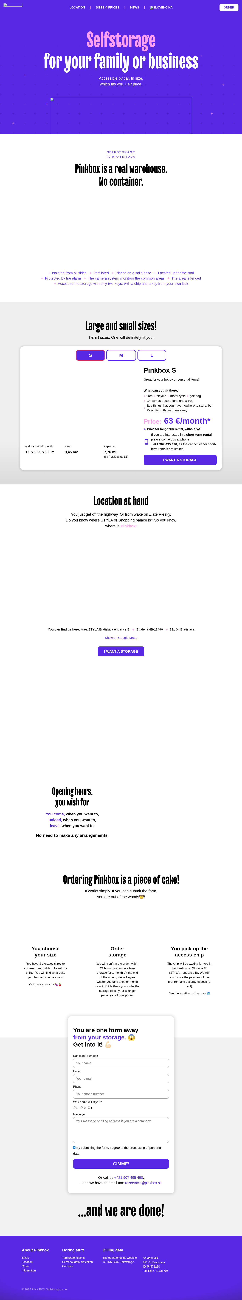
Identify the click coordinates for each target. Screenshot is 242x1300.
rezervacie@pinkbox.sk (143, 1183)
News (134, 7)
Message (79, 1114)
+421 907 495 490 (128, 1177)
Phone (77, 1086)
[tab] (90, 355)
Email (76, 1071)
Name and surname (85, 1055)
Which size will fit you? (87, 1102)
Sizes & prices (107, 7)
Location (77, 7)
